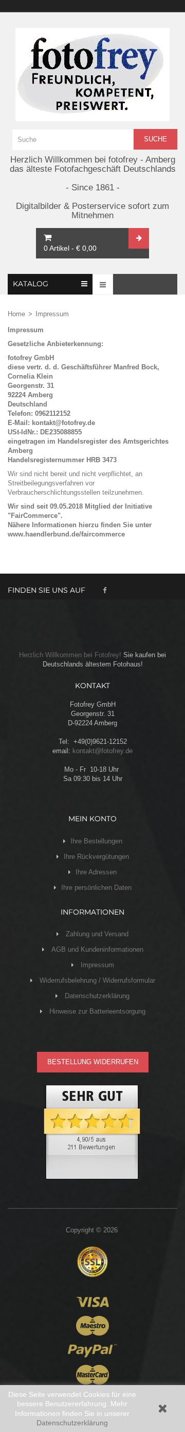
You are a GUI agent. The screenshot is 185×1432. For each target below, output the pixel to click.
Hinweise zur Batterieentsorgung (96, 1011)
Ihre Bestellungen (96, 841)
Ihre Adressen (96, 872)
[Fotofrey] (92, 74)
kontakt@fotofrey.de (102, 751)
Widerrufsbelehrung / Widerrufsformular (96, 980)
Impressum (96, 965)
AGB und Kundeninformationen (96, 949)
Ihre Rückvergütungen (96, 856)
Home (16, 314)
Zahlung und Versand (96, 934)
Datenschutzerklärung (72, 1423)
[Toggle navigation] (102, 284)
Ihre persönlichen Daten (96, 887)
